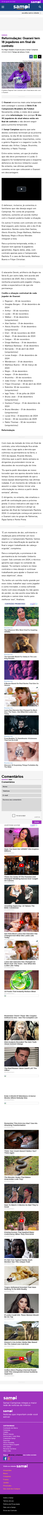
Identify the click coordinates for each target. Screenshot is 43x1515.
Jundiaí (5, 1483)
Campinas (7, 1476)
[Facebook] (31, 56)
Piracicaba (7, 1486)
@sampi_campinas (15, 1455)
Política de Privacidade (11, 1504)
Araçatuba (7, 1470)
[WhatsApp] (35, 56)
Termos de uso (8, 1501)
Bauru (5, 1473)
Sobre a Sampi (8, 1498)
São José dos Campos (11, 1489)
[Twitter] (39, 56)
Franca (5, 1479)
